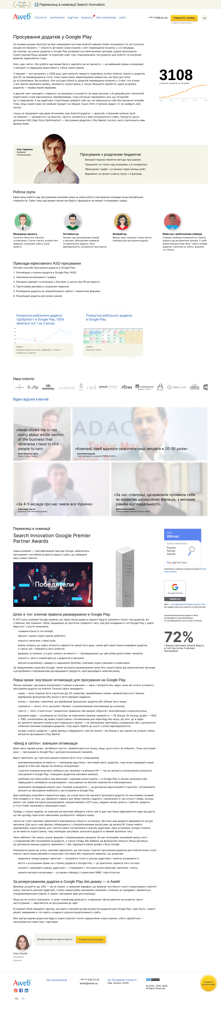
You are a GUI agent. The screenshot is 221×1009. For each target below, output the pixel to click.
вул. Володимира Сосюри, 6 (122, 979)
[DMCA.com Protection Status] (168, 979)
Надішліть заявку (184, 17)
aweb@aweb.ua (89, 983)
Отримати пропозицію (91, 939)
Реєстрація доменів (56, 980)
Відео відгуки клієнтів (31, 399)
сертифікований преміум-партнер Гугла (188, 604)
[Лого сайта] (22, 15)
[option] (19, 387)
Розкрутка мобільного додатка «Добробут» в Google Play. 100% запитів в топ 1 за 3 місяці (40, 319)
